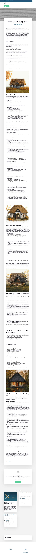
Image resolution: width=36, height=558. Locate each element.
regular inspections (26, 121)
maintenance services (26, 326)
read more (5, 510)
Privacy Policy (25, 550)
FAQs (25, 549)
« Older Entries (6, 529)
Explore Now (6, 6)
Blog (21, 24)
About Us (10, 549)
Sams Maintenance (17, 24)
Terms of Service (25, 552)
